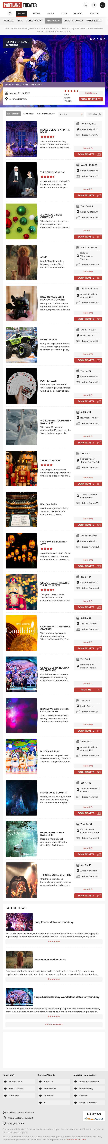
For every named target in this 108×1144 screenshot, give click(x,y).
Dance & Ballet (94, 20)
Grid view (93, 114)
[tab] (91, 39)
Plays (20, 20)
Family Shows (53, 20)
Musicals (9, 20)
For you (94, 13)
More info (88, 148)
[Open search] (94, 5)
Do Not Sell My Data (76, 1139)
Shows (21, 13)
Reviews (78, 13)
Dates (51, 13)
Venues (36, 13)
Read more (91, 88)
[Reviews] (57, 81)
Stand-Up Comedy (73, 20)
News (64, 13)
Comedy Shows (34, 20)
